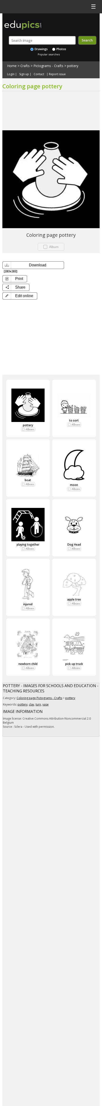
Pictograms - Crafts (48, 65)
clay (31, 704)
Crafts (25, 65)
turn (38, 704)
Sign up (24, 74)
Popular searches (49, 54)
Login (10, 74)
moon (74, 485)
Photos (61, 49)
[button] (19, 296)
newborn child (28, 664)
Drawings (41, 49)
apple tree (74, 599)
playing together (28, 544)
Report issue (57, 74)
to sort (74, 420)
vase (45, 704)
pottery (72, 65)
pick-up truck (74, 664)
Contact (39, 74)
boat (28, 480)
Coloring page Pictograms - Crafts (39, 698)
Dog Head (74, 544)
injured (27, 604)
